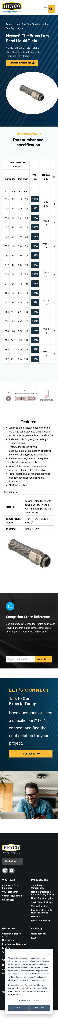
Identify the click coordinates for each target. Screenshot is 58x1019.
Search (42, 659)
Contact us (29, 753)
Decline (39, 1007)
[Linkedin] (5, 871)
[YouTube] (12, 871)
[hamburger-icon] (44, 7)
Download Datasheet (21, 62)
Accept (18, 1007)
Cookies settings (29, 1001)
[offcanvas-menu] (51, 9)
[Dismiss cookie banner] (49, 953)
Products (10, 24)
